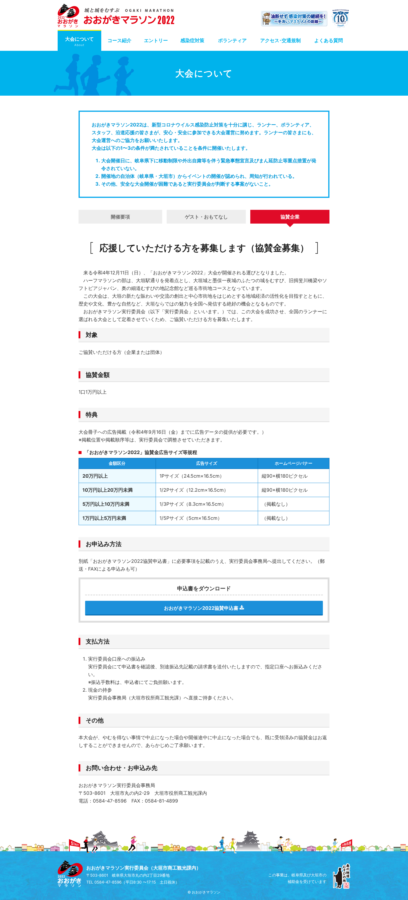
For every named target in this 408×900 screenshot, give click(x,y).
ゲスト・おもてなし (206, 217)
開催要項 (120, 217)
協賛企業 (290, 217)
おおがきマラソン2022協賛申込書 (202, 608)
